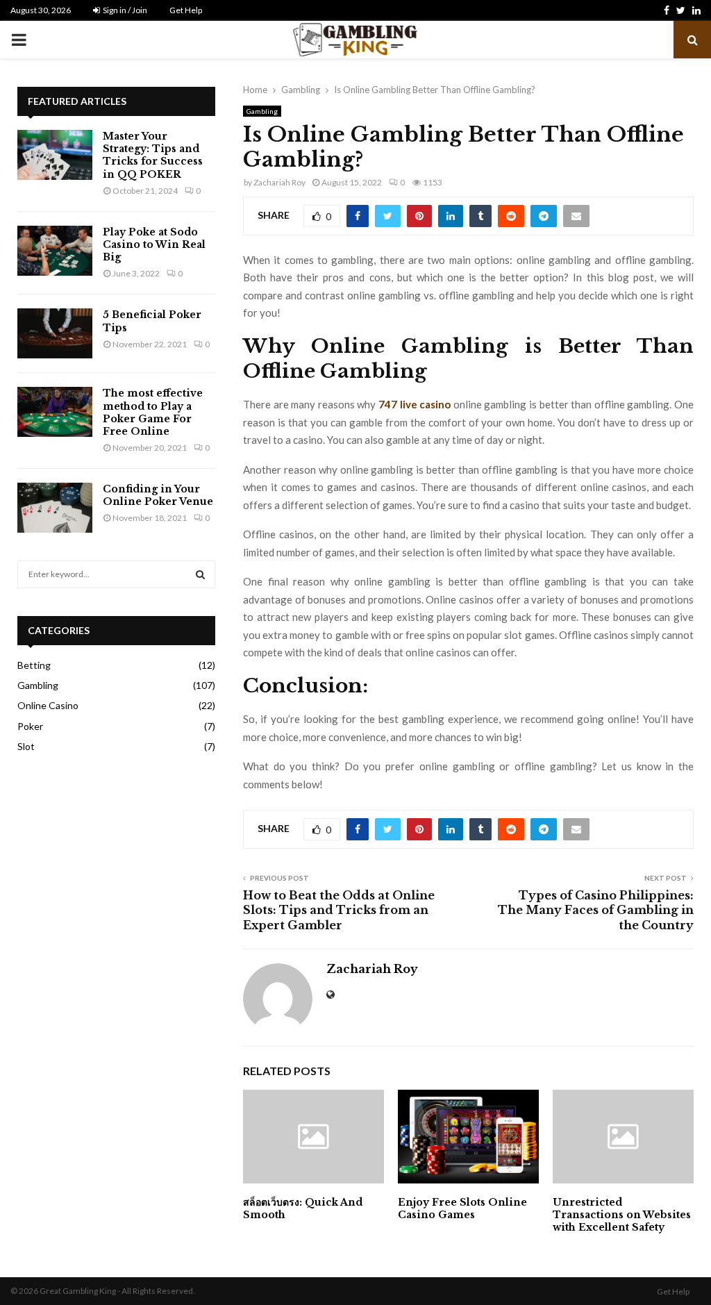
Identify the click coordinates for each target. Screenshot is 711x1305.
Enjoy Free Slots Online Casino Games (462, 1208)
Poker (30, 726)
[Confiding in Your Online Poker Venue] (54, 508)
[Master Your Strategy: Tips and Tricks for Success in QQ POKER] (54, 155)
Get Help (185, 10)
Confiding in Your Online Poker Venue (158, 495)
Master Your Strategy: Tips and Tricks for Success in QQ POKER (153, 155)
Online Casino (47, 705)
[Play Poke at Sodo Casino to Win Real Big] (54, 251)
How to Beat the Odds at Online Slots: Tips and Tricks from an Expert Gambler (339, 910)
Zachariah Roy (279, 182)
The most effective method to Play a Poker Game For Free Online (153, 412)
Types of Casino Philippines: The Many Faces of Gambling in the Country (596, 910)
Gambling (262, 111)
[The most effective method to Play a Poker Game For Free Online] (54, 412)
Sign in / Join (124, 10)
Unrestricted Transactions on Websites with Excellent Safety (622, 1214)
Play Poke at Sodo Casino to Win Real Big (154, 244)
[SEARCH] (200, 574)
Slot (26, 746)
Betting (34, 665)
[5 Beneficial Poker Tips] (54, 333)
